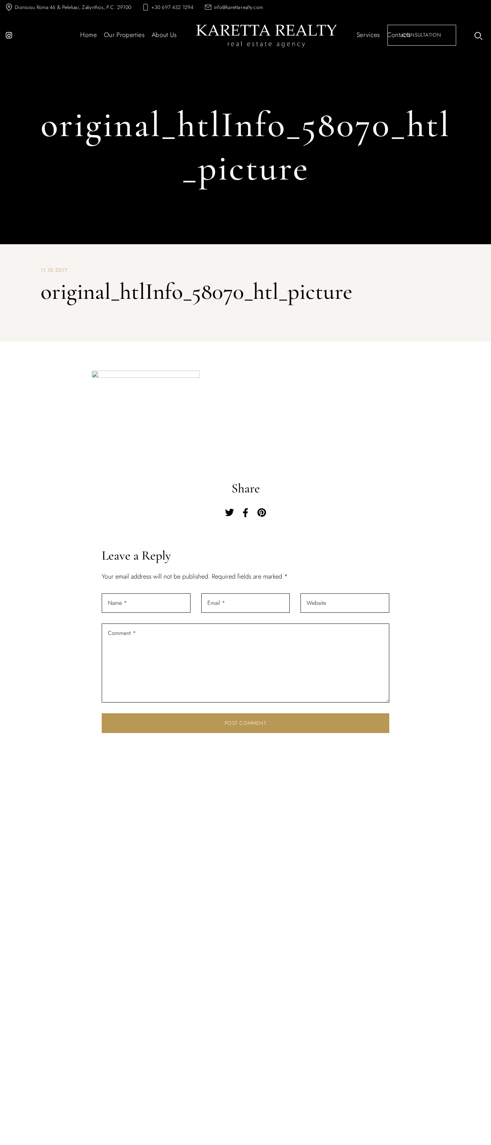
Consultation (421, 34)
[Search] (478, 35)
